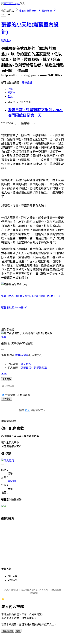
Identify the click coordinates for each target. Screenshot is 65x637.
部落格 (11, 92)
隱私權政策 (56, 590)
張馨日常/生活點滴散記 (34, 367)
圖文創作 (26, 364)
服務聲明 (34, 593)
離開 (18, 631)
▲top (4, 373)
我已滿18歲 (8, 631)
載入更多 (7, 379)
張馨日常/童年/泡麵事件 (14, 307)
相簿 (10, 89)
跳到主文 (6, 40)
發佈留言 (7, 399)
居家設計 (27, 82)
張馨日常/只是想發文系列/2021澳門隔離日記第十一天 (31, 296)
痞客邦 (19, 355)
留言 (25, 355)
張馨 (3, 337)
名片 (10, 96)
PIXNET (14, 590)
